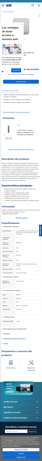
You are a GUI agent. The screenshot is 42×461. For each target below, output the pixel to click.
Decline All (21, 457)
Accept (21, 453)
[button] (40, 230)
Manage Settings (21, 450)
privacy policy (9, 440)
